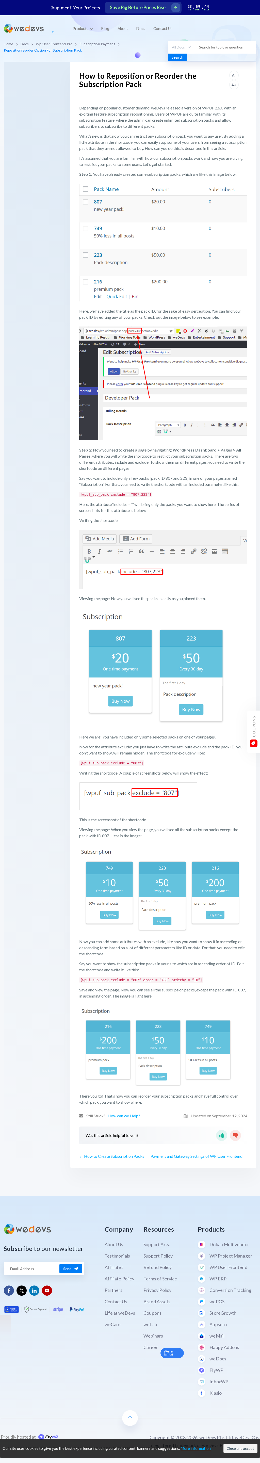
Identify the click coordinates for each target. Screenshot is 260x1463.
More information (196, 1448)
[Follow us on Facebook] (9, 1290)
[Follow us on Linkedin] (34, 1290)
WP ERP (217, 1278)
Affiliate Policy (119, 1278)
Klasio (215, 1393)
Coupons (152, 1313)
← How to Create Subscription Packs (111, 1156)
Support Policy (158, 1256)
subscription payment (97, 44)
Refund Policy (157, 1267)
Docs (140, 28)
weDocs (217, 1358)
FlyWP (216, 1370)
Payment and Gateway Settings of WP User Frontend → (199, 1156)
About (123, 28)
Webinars (153, 1336)
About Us (114, 1244)
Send (67, 1268)
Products (81, 28)
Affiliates (114, 1267)
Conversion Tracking (230, 1290)
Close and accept (240, 1448)
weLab (150, 1324)
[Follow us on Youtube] (47, 1290)
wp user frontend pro (54, 44)
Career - (158, 1352)
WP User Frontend (228, 1267)
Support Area (156, 1244)
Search (177, 57)
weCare (113, 1324)
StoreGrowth (222, 1313)
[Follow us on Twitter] (22, 1290)
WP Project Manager (230, 1256)
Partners (113, 1290)
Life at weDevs (120, 1313)
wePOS (216, 1301)
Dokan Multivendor (229, 1244)
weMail (216, 1336)
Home (8, 44)
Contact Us (162, 28)
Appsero (218, 1324)
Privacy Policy (157, 1290)
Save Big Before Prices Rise (138, 7)
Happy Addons (224, 1347)
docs (25, 44)
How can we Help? (124, 1115)
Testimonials (117, 1256)
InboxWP (218, 1381)
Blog (105, 28)
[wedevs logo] (24, 28)
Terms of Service (160, 1278)
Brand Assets (156, 1301)
